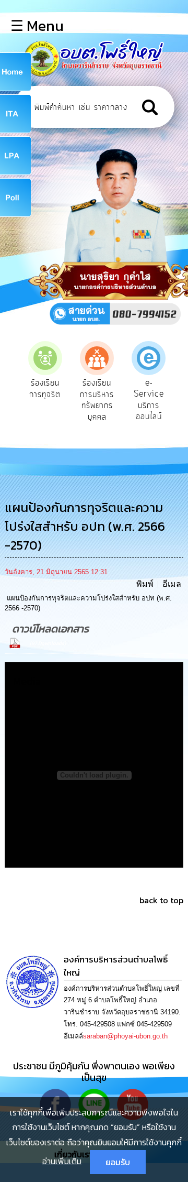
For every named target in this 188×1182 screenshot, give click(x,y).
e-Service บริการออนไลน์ (120, 400)
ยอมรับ (117, 1162)
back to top (161, 900)
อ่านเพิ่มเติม (61, 1161)
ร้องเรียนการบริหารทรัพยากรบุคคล (69, 400)
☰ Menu (37, 26)
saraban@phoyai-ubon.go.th (125, 1036)
